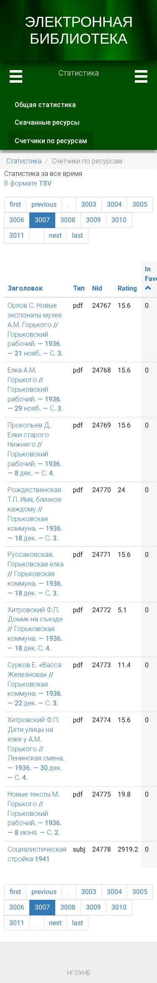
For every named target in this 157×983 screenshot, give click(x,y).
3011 (16, 235)
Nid (97, 288)
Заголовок (25, 288)
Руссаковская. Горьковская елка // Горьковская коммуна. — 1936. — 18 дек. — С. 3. (36, 573)
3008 (67, 220)
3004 (114, 204)
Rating (127, 288)
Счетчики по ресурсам (54, 143)
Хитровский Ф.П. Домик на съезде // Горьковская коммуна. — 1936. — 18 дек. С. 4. (35, 629)
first (15, 204)
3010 (118, 220)
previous (44, 204)
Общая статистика (45, 105)
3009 (93, 220)
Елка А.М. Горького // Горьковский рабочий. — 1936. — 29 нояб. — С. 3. (35, 389)
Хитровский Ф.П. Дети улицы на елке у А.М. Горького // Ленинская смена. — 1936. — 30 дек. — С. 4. (36, 748)
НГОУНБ (78, 973)
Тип (79, 288)
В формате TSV (27, 183)
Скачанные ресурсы (47, 122)
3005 (139, 204)
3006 (16, 220)
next (55, 235)
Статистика (23, 161)
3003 (88, 204)
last (77, 235)
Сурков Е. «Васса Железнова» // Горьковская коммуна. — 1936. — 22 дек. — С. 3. (35, 684)
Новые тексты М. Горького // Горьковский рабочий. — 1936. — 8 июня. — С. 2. (35, 813)
